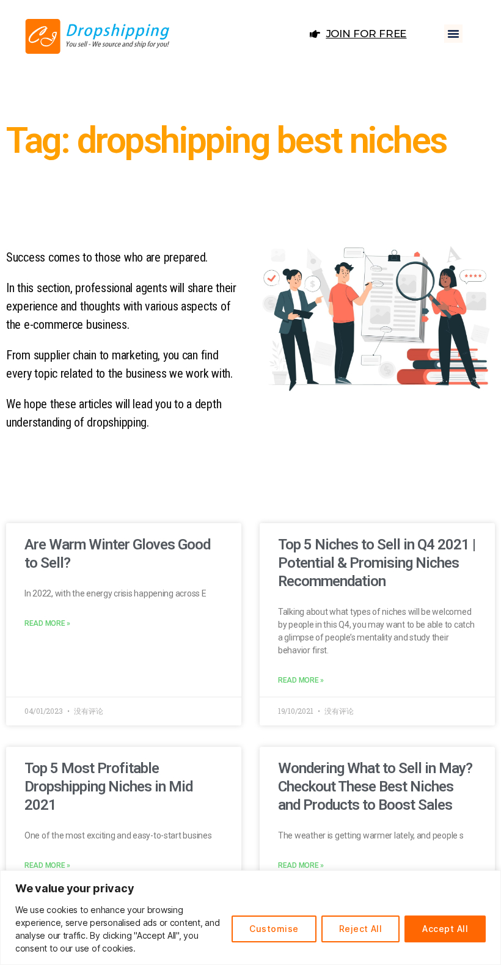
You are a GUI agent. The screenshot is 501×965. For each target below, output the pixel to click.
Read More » (47, 623)
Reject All (360, 928)
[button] (453, 33)
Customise (273, 928)
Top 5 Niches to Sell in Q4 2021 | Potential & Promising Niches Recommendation (376, 563)
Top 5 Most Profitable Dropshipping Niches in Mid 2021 (108, 786)
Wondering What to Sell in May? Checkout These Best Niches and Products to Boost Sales (375, 786)
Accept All (445, 928)
